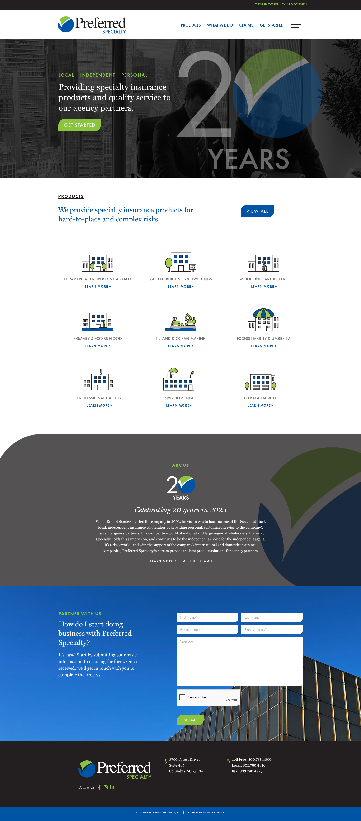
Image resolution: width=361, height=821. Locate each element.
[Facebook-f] (99, 787)
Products (191, 25)
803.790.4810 (254, 765)
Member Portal (266, 3)
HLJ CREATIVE (216, 812)
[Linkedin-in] (112, 787)
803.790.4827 (250, 771)
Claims (246, 25)
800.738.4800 (260, 759)
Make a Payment (294, 3)
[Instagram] (105, 787)
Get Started (271, 25)
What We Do (220, 25)
